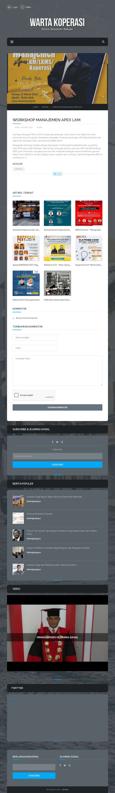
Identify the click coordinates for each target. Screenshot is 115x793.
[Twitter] (57, 442)
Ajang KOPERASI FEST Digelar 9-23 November (35, 265)
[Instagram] (62, 442)
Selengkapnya (34, 501)
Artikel (45, 107)
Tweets (13, 699)
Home (35, 107)
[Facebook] (52, 442)
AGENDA (19, 169)
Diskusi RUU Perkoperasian (26, 300)
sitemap (65, 789)
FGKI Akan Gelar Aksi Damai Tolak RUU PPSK (66, 300)
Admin (39, 127)
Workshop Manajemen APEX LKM (67, 107)
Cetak (58, 173)
